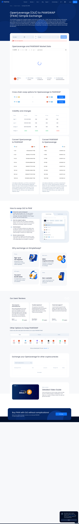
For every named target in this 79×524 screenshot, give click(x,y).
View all (45, 348)
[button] (25, 215)
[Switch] (36, 38)
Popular (39, 334)
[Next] (68, 298)
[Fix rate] (35, 36)
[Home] (12, 2)
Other (20, 334)
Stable (59, 334)
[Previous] (65, 298)
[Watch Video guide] (25, 392)
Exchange (61, 414)
